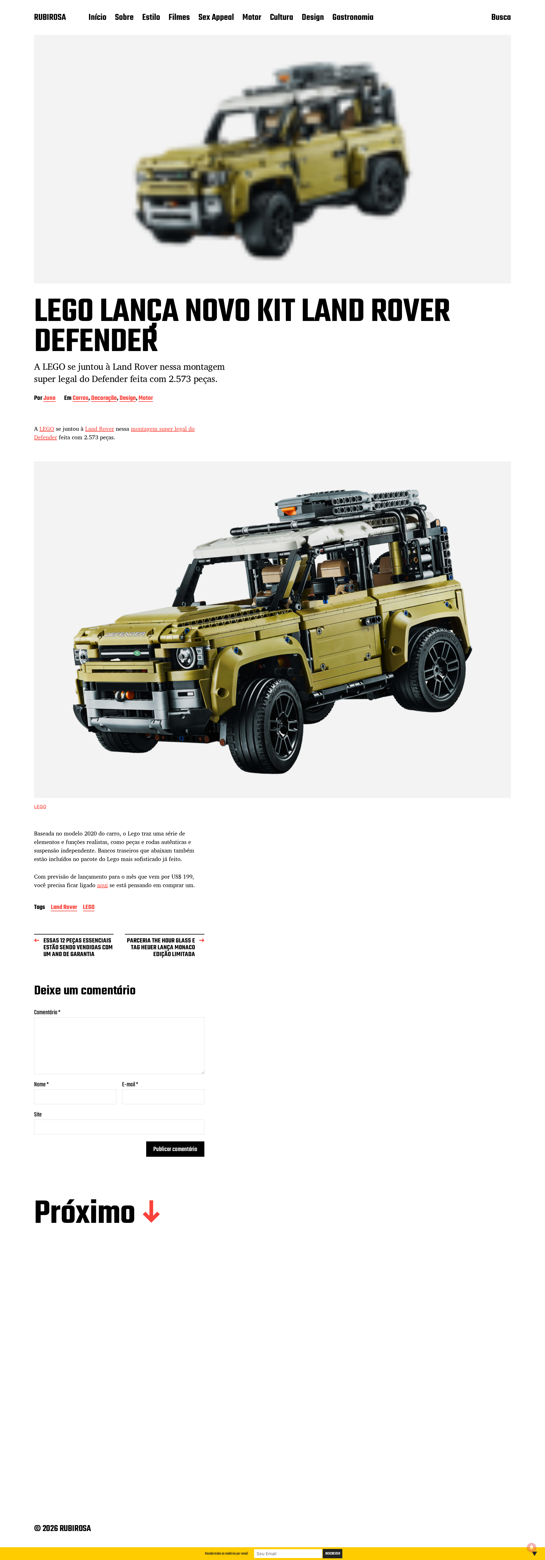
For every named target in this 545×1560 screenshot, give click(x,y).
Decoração (104, 398)
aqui (102, 885)
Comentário (47, 1012)
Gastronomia (353, 18)
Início (97, 18)
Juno (49, 398)
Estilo (151, 18)
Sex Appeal (216, 18)
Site (38, 1114)
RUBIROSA (50, 18)
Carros (81, 398)
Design (313, 18)
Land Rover (99, 428)
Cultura (281, 18)
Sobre (124, 18)
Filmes (179, 18)
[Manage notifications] (531, 1547)
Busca (501, 18)
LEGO (46, 428)
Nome (41, 1084)
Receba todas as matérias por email (226, 1554)
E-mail (130, 1084)
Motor (251, 18)
